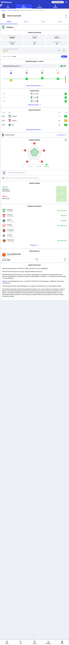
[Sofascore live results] (7, 2)
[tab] (9, 21)
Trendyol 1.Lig (15, 10)
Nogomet (3, 10)
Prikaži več (33, 245)
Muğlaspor (5, 281)
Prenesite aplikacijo (58, 2)
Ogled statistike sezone (33, 85)
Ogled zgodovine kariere (33, 129)
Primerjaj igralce (61, 135)
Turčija (9, 10)
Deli (63, 56)
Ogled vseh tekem (33, 105)
